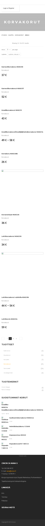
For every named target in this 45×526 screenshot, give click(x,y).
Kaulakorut (7, 355)
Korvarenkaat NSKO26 (10, 215)
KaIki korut (7, 351)
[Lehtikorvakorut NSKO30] (22, 232)
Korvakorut (19, 35)
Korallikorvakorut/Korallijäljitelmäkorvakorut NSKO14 (22, 132)
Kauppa (11, 35)
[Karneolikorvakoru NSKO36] (22, 62)
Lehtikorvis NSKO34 (9, 319)
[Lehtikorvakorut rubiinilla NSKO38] (22, 273)
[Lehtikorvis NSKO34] (22, 314)
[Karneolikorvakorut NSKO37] (22, 84)
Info (3, 493)
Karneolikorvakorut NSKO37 (13, 88)
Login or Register (8, 8)
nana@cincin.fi (11, 471)
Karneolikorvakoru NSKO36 (12, 67)
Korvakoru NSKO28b (10, 154)
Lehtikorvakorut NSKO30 (11, 236)
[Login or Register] (2, 2)
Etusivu (4, 35)
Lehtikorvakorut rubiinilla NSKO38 (15, 297)
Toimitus (4, 497)
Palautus (4, 501)
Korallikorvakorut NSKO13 (12, 110)
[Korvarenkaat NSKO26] (22, 191)
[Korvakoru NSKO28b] (22, 149)
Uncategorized (8, 373)
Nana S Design (6, 389)
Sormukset (7, 368)
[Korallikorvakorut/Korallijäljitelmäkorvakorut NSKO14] (22, 127)
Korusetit (6, 359)
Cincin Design (6, 387)
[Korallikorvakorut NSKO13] (22, 106)
